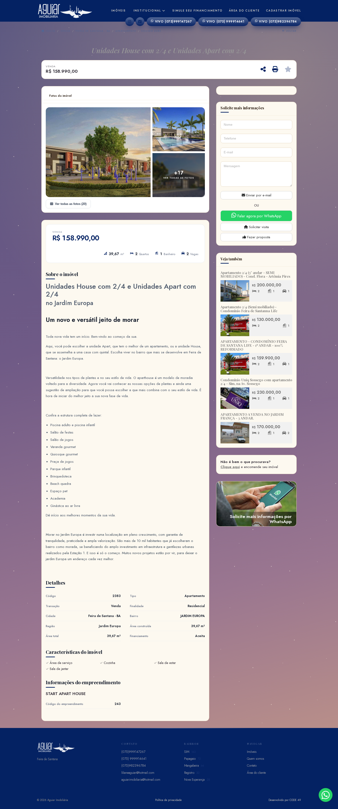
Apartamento (125, 31)
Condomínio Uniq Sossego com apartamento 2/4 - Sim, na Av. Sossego (256, 382)
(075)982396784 (278, 21)
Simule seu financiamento (197, 10)
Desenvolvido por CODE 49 (285, 800)
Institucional (147, 10)
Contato (252, 765)
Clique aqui (230, 466)
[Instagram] (129, 21)
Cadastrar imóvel (283, 10)
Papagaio (192, 758)
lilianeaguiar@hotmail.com (137, 772)
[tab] (60, 95)
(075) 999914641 (225, 21)
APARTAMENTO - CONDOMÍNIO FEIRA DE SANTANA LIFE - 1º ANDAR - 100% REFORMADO (254, 345)
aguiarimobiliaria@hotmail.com (140, 779)
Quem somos (255, 758)
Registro (191, 772)
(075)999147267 (173, 21)
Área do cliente (244, 10)
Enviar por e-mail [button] (258, 195)
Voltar (291, 31)
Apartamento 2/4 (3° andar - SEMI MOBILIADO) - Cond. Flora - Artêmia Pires (255, 274)
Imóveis (118, 10)
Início (50, 31)
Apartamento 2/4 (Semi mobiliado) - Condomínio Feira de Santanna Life (249, 309)
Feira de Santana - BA (93, 31)
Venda (65, 31)
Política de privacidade (168, 800)
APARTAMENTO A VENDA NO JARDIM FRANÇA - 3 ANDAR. (252, 416)
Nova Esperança (197, 779)
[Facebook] (140, 21)
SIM (190, 751)
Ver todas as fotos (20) (70, 204)
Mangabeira (194, 765)
